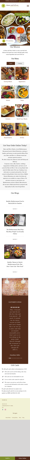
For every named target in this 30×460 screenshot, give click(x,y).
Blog (23, 417)
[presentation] (11, 63)
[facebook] (2, 409)
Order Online (22, 458)
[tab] (11, 63)
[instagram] (5, 409)
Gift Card (22, 0)
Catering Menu (15, 417)
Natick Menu (8, 417)
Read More (15, 208)
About (20, 417)
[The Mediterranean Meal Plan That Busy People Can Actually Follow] (15, 220)
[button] (1, 28)
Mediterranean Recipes (16, 225)
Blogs (11, 225)
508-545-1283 (16, 393)
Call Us (7, 458)
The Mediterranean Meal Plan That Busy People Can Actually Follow (15, 215)
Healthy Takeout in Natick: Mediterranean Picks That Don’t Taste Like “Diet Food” (15, 246)
